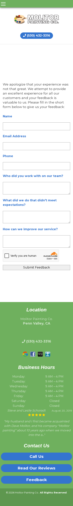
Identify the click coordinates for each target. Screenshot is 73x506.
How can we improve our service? (30, 229)
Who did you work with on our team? (33, 176)
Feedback (36, 479)
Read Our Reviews (36, 468)
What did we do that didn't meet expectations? (30, 203)
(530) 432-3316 (38, 35)
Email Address (14, 136)
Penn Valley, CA (36, 323)
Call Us (37, 456)
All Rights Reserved (53, 492)
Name (7, 116)
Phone (8, 156)
